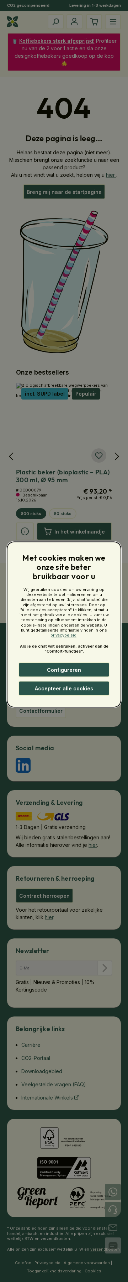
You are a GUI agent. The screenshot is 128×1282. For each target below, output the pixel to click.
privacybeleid (63, 635)
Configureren (64, 670)
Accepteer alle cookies (64, 688)
